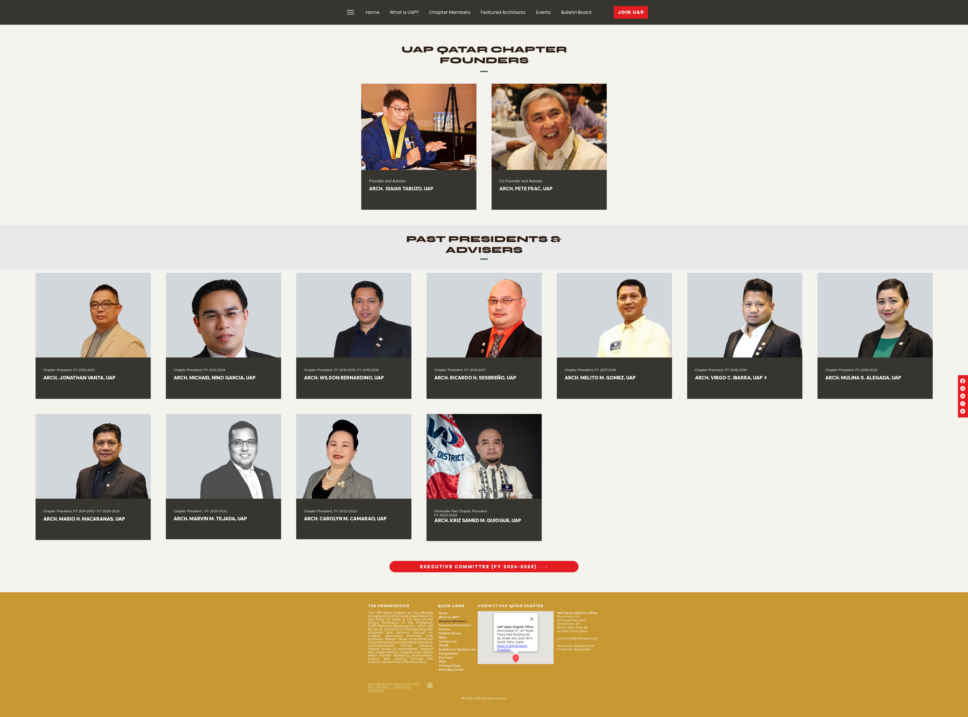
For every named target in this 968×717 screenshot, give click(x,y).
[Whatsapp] (962, 403)
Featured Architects (455, 625)
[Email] (962, 411)
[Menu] (350, 12)
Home (443, 613)
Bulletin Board (450, 633)
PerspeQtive (449, 653)
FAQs (442, 662)
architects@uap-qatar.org (577, 638)
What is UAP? (449, 617)
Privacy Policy (450, 666)
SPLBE (443, 645)
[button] (449, 12)
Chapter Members (453, 621)
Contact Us (448, 641)
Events (444, 629)
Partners (446, 657)
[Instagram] (962, 388)
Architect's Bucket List (457, 649)
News (443, 637)
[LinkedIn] (962, 396)
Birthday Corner (451, 670)
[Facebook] (962, 380)
